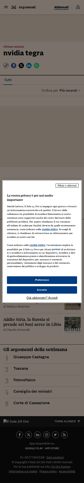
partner (56, 249)
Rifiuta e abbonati (67, 185)
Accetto (42, 289)
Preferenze (42, 280)
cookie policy (50, 229)
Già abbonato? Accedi (42, 297)
